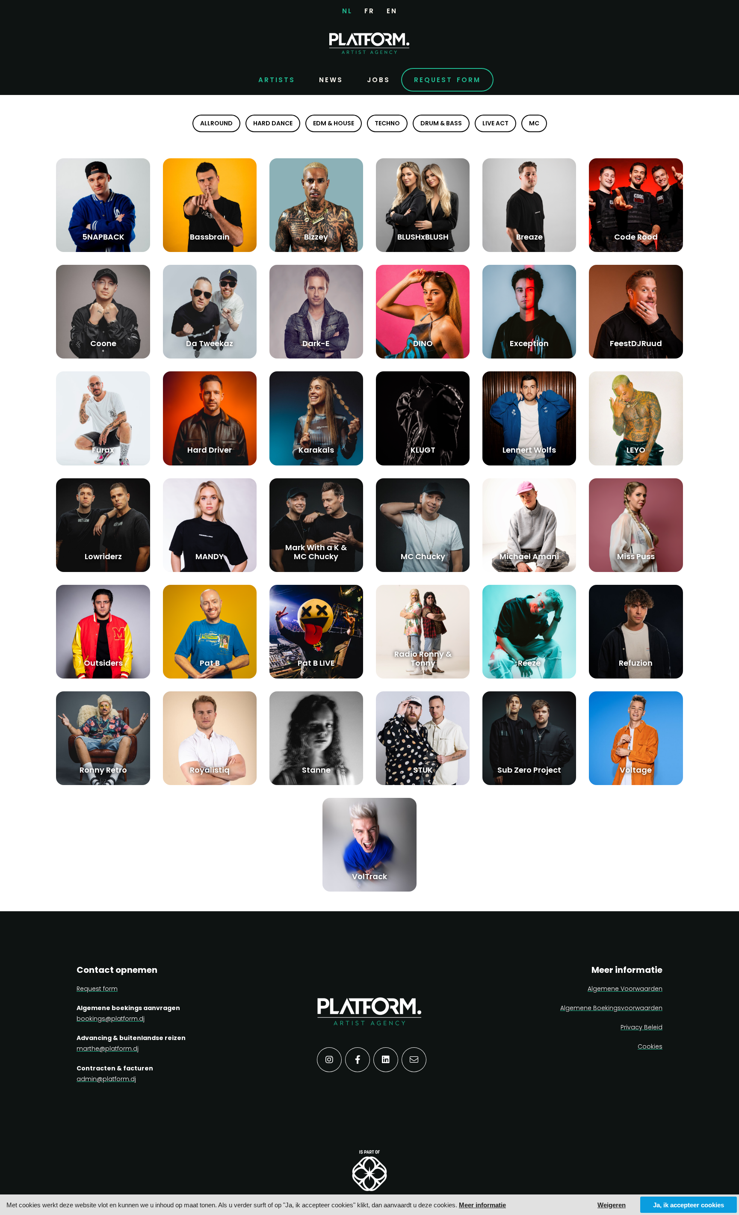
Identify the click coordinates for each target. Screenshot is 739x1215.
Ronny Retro (103, 770)
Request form (447, 79)
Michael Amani (529, 556)
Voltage (636, 770)
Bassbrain (210, 236)
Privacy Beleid (641, 1027)
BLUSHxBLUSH (423, 236)
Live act (495, 123)
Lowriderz (103, 556)
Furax (103, 450)
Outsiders (103, 663)
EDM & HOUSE (333, 123)
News (331, 79)
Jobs (378, 79)
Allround (216, 123)
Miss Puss (636, 556)
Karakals (316, 450)
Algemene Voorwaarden (625, 988)
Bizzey (316, 236)
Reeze (529, 663)
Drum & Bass (441, 123)
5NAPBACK (103, 236)
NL (347, 10)
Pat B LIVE (316, 663)
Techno (387, 123)
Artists (276, 79)
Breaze (529, 236)
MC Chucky (423, 556)
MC (534, 123)
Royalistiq (210, 770)
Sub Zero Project (529, 770)
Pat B (210, 663)
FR (369, 10)
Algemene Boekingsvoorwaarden (611, 1008)
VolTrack (369, 876)
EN (392, 10)
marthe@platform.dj (108, 1048)
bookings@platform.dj (111, 1018)
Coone (103, 343)
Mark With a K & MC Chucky (316, 552)
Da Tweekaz (209, 343)
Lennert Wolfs (529, 450)
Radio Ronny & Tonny (423, 659)
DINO (423, 343)
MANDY (209, 556)
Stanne (316, 770)
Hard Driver (209, 450)
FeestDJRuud (636, 343)
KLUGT (423, 450)
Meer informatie (482, 1205)
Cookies (650, 1046)
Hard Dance (273, 123)
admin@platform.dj (106, 1079)
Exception (529, 343)
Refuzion (636, 663)
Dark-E (316, 343)
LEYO (636, 450)
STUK (423, 770)
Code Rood (636, 236)
